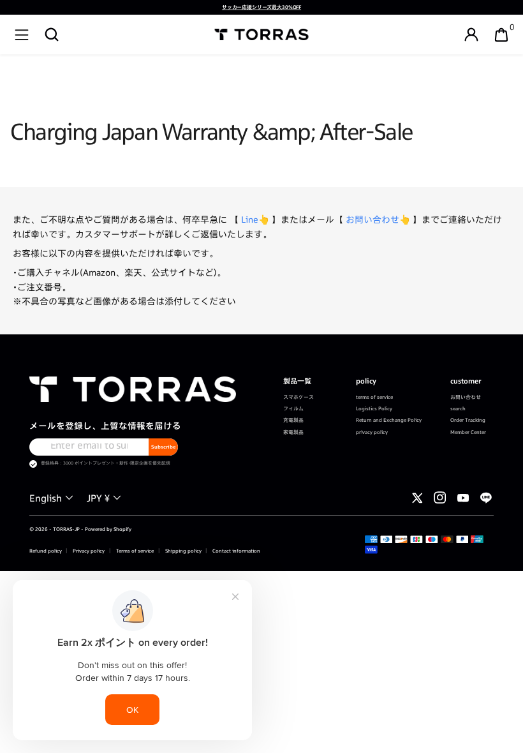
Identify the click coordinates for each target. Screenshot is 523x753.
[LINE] (486, 497)
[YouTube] (463, 497)
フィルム (293, 408)
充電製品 (293, 420)
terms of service (374, 397)
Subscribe (163, 447)
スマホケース (298, 397)
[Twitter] (417, 497)
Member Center (468, 432)
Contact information (235, 551)
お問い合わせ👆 (378, 219)
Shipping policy (183, 551)
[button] (51, 34)
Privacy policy (88, 551)
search (458, 408)
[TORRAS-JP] (262, 34)
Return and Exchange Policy (389, 420)
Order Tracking (467, 420)
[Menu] (21, 34)
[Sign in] (471, 34)
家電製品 (293, 432)
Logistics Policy (374, 408)
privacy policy (372, 432)
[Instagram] (440, 497)
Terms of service (134, 551)
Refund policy (45, 551)
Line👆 (255, 219)
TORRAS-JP (66, 529)
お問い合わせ (465, 397)
